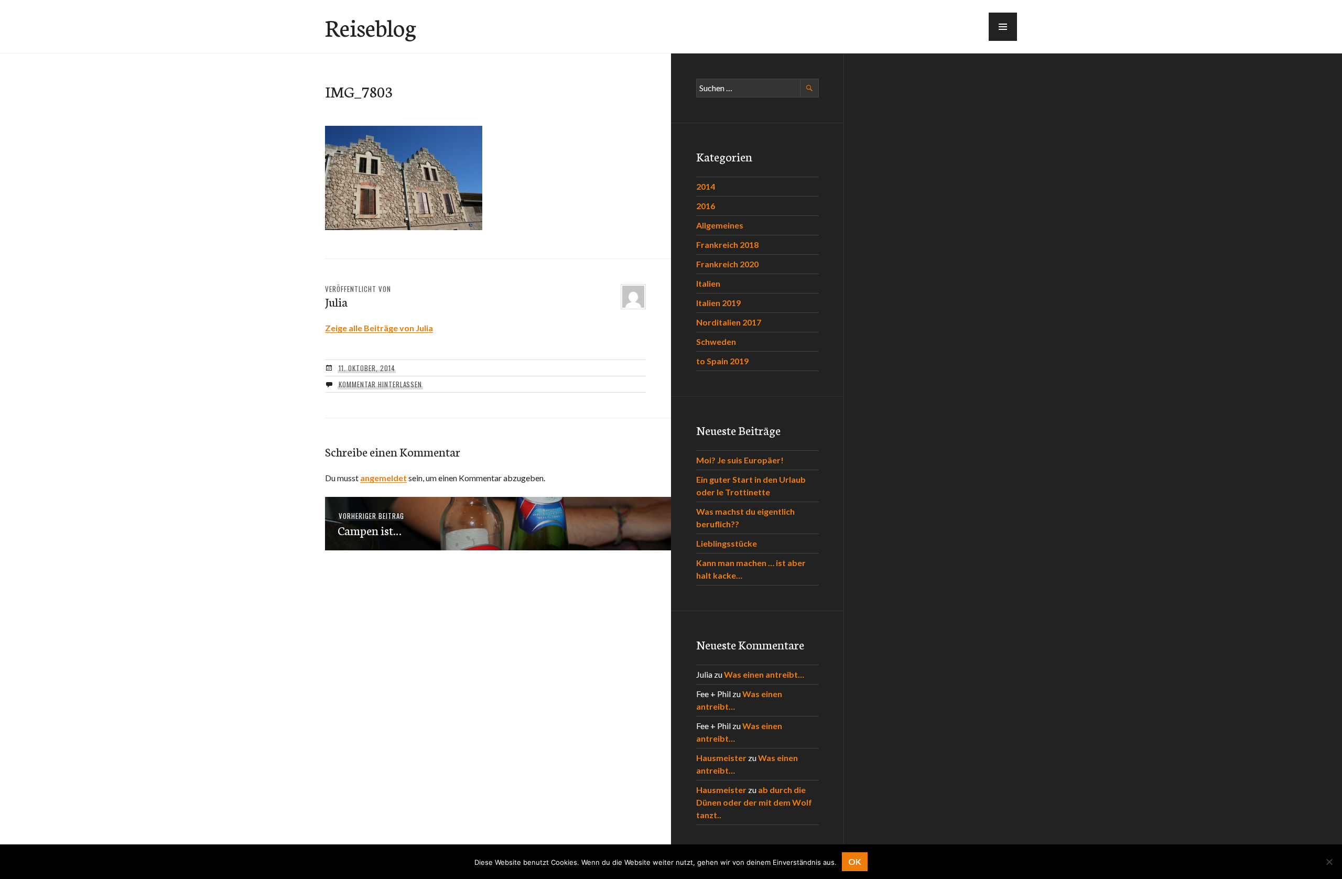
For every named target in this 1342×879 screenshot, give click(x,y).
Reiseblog (370, 26)
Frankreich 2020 (727, 264)
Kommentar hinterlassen (380, 384)
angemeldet (383, 478)
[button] (1003, 27)
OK (854, 861)
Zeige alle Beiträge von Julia (379, 328)
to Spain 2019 (722, 361)
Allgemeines (719, 225)
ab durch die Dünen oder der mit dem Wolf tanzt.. (754, 802)
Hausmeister (721, 758)
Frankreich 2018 (727, 244)
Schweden (716, 341)
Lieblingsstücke (726, 543)
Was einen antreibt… (764, 674)
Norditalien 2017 (728, 322)
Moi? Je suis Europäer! (740, 460)
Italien (708, 283)
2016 (705, 206)
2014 (705, 186)
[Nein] (1329, 861)
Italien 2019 (718, 303)
